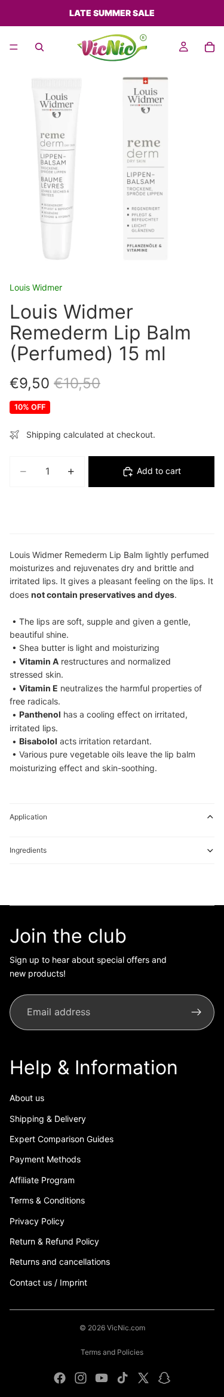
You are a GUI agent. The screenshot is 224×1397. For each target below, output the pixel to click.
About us (27, 1098)
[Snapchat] (164, 1378)
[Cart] (210, 47)
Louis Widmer (36, 287)
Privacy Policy (37, 1221)
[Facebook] (60, 1378)
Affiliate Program (42, 1180)
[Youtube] (101, 1378)
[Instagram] (80, 1378)
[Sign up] (196, 1012)
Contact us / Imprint (48, 1282)
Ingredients (28, 850)
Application (28, 816)
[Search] (39, 47)
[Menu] (13, 47)
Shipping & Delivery (48, 1119)
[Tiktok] (122, 1378)
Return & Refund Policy (54, 1241)
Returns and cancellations (60, 1261)
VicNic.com (126, 1327)
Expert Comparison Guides (61, 1139)
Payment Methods (45, 1159)
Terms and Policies (112, 1352)
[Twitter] (143, 1378)
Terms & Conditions (47, 1200)
